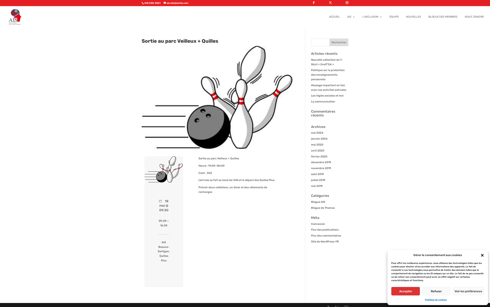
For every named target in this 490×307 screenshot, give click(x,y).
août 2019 (317, 174)
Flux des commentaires (326, 235)
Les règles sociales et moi (327, 95)
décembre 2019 (321, 162)
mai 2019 (317, 186)
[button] (482, 255)
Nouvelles (413, 17)
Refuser (436, 291)
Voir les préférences (468, 291)
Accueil (334, 17)
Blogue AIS (318, 202)
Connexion (318, 224)
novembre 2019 (321, 168)
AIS (349, 17)
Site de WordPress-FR (325, 241)
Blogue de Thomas (323, 208)
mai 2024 (317, 132)
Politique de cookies (436, 299)
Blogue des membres (442, 17)
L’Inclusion (370, 17)
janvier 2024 (319, 138)
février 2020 (319, 156)
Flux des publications (325, 229)
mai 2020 (317, 144)
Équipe (394, 17)
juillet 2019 (318, 180)
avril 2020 (317, 150)
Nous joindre (474, 17)
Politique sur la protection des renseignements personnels (328, 75)
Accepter (405, 291)
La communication (323, 101)
